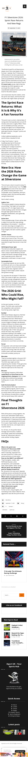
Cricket (15, 707)
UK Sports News (15, 716)
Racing (22, 503)
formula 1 (11, 506)
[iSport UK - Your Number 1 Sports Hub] (6, 8)
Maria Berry (8, 500)
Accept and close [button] (20, 751)
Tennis (15, 708)
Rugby (15, 710)
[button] (24, 6)
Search (22, 595)
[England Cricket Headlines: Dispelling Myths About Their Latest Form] (7, 627)
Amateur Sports (15, 712)
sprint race (12, 509)
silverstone (4, 509)
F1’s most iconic (6, 84)
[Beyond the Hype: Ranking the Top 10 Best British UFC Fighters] (7, 635)
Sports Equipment (15, 714)
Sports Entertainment (10, 575)
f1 (6, 506)
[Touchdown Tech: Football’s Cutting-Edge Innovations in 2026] (7, 643)
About (15, 705)
